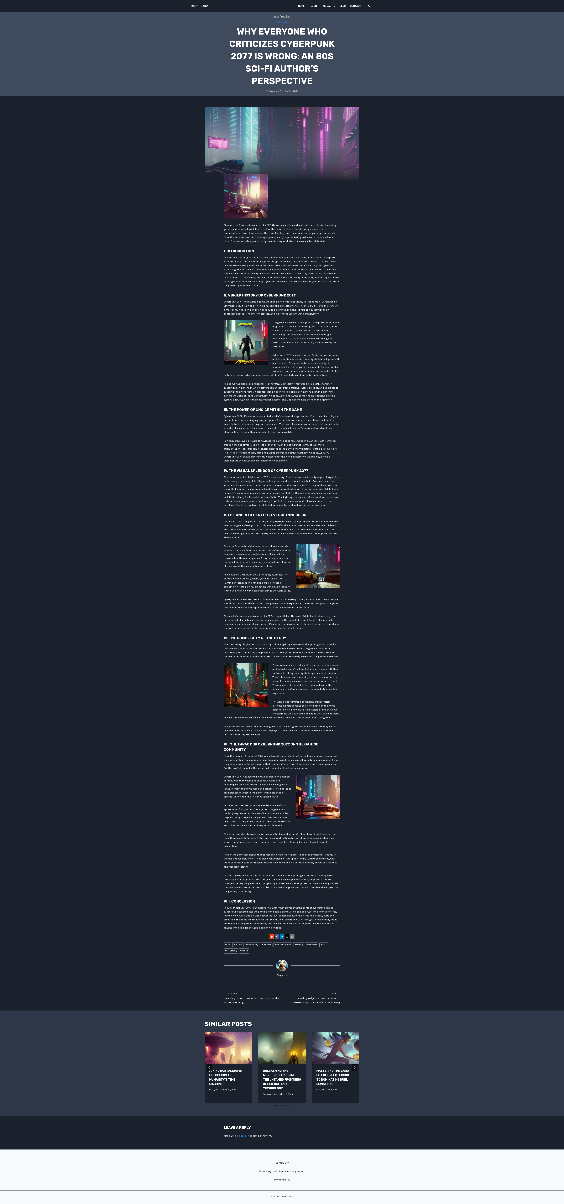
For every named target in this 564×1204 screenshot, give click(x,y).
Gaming (282, 22)
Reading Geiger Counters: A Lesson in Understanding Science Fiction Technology (315, 998)
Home (301, 6)
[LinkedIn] (282, 936)
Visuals (244, 951)
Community (252, 945)
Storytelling (231, 951)
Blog (343, 6)
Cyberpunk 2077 (283, 945)
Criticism (266, 945)
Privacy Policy (282, 1179)
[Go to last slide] (209, 1067)
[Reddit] (272, 936)
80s (227, 945)
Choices (238, 945)
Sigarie (273, 91)
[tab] (276, 1105)
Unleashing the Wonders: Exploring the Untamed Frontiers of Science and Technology (282, 1079)
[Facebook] (277, 936)
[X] (287, 936)
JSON (321, 1090)
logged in (243, 1135)
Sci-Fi (324, 945)
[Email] (292, 936)
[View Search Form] (369, 6)
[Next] (354, 1067)
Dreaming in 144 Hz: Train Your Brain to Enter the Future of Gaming (251, 998)
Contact (355, 6)
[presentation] (228, 1048)
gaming (299, 945)
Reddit (313, 6)
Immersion (311, 945)
